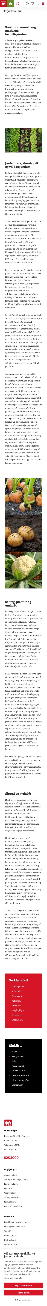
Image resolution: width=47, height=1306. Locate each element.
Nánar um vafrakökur (13, 1278)
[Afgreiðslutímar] (27, 3)
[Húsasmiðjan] (3, 3)
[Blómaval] (10, 3)
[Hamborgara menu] (43, 3)
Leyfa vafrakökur (23, 1285)
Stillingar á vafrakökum (23, 1300)
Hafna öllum (23, 1292)
